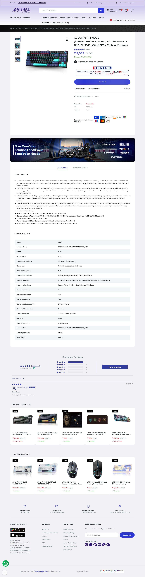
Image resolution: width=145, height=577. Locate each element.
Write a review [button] (115, 367)
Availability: (78, 104)
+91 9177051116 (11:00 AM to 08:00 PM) (32, 3)
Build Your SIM (58, 23)
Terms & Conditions (70, 546)
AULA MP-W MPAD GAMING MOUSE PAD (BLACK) (72, 433)
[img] (16, 384)
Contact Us (46, 539)
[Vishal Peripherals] (21, 10)
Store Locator (47, 546)
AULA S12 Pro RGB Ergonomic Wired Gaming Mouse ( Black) (46, 483)
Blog (67, 23)
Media (44, 536)
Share (128, 89)
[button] (79, 49)
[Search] (101, 10)
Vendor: (76, 110)
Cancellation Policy (70, 543)
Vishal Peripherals (40, 571)
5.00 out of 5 (35, 366)
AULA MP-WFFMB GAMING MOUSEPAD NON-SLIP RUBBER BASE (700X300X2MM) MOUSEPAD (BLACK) (96, 433)
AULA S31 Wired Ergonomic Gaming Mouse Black (72, 483)
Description (62, 168)
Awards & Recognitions (50, 533)
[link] (72, 150)
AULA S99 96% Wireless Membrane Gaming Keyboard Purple (96, 483)
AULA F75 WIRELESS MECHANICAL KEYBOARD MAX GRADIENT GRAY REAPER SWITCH (22, 433)
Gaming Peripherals (49, 18)
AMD (83, 18)
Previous (10, 426)
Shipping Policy (68, 533)
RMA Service (67, 550)
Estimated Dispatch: (84, 96)
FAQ (43, 543)
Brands (62, 18)
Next (134, 426)
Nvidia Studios (72, 18)
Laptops (101, 18)
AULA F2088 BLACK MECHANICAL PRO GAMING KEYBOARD (122, 433)
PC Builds (45, 23)
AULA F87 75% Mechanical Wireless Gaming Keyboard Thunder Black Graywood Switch (122, 483)
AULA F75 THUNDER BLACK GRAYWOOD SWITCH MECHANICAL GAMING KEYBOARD (47, 433)
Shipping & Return (80, 168)
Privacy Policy (68, 529)
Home (12, 28)
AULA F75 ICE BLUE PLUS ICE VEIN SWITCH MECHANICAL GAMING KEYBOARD (22, 483)
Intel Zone (92, 18)
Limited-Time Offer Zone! (124, 20)
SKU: (75, 107)
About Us (45, 529)
